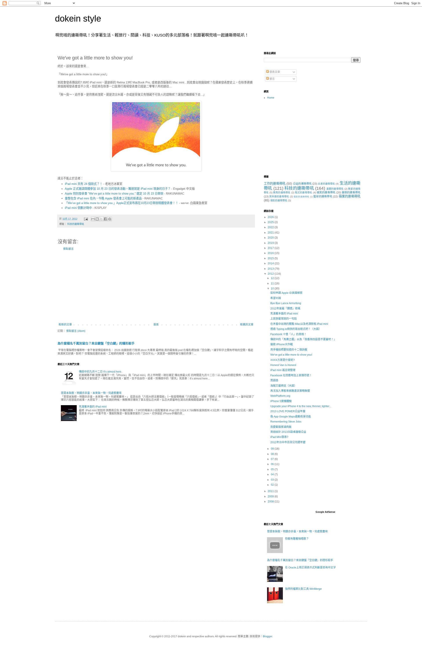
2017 (271, 248)
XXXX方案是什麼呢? (282, 360)
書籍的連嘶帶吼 (335, 188)
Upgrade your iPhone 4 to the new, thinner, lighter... (300, 406)
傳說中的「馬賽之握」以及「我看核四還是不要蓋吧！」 (303, 339)
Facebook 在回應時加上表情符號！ (291, 375)
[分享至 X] (101, 219)
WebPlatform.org (280, 395)
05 (273, 469)
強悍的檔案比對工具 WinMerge (303, 588)
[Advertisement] (156, 287)
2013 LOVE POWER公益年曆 (287, 411)
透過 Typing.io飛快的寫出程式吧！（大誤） (295, 329)
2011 (271, 491)
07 (273, 459)
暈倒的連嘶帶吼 (351, 192)
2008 (271, 501)
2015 (271, 258)
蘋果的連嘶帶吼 (350, 196)
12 (273, 278)
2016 (271, 253)
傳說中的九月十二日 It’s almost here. (100, 371)
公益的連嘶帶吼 (302, 183)
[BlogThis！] (97, 219)
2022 (271, 227)
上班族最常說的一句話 (283, 318)
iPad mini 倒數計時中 (78, 208)
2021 (271, 232)
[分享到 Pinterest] (109, 219)
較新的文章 (65, 324)
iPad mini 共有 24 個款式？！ (83, 184)
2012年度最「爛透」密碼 (285, 308)
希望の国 (275, 298)
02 (273, 484)
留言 (272, 78)
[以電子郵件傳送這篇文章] (93, 219)
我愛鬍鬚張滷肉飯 (280, 426)
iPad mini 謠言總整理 (282, 370)
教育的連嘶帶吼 (282, 192)
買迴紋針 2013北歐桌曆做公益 (288, 432)
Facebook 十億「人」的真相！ (288, 334)
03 (273, 479)
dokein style (78, 18)
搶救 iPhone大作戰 (281, 344)
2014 (271, 263)
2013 (271, 268)
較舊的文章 (246, 324)
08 (273, 454)
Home (270, 97)
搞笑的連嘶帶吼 (326, 192)
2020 (271, 237)
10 (273, 288)
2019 (271, 242)
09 (273, 448)
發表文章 (274, 72)
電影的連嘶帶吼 (301, 196)
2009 (271, 496)
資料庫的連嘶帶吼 (279, 196)
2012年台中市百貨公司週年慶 (288, 442)
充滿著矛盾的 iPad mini (93, 406)
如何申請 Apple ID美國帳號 (286, 292)
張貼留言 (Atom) (75, 331)
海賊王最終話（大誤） (283, 385)
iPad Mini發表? (279, 437)
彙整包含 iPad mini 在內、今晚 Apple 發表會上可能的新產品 (103, 198)
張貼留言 (68, 248)
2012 (271, 273)
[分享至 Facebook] (105, 219)
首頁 (156, 324)
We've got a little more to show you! (291, 354)
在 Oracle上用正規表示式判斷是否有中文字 (310, 567)
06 (273, 464)
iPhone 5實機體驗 (281, 401)
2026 (271, 217)
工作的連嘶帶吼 (275, 183)
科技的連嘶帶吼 (75, 224)
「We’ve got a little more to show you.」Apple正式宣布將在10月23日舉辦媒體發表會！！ (121, 203)
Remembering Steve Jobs (285, 421)
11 (273, 283)
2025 (271, 222)
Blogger (267, 636)
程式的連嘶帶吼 (303, 192)
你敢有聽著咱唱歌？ (297, 538)
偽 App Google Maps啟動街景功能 (290, 416)
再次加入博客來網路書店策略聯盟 (290, 390)
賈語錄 (274, 380)
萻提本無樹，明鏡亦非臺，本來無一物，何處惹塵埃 (91, 393)
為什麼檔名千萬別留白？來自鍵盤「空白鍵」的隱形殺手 (96, 343)
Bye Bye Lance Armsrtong (285, 303)
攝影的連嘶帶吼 (278, 200)
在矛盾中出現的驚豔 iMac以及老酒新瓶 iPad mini (299, 323)
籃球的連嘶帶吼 (322, 196)
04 (273, 474)
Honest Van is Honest (283, 365)
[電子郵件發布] (86, 218)
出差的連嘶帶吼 (326, 183)
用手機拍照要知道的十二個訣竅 (288, 349)
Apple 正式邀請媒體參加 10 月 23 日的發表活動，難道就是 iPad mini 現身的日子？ (118, 188)
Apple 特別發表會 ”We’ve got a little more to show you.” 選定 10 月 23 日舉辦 (114, 193)
